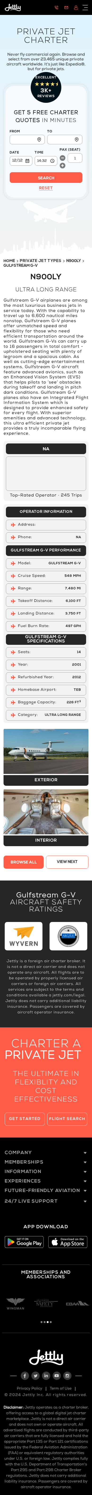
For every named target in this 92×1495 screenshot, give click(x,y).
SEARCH (46, 179)
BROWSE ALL (24, 863)
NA (46, 449)
